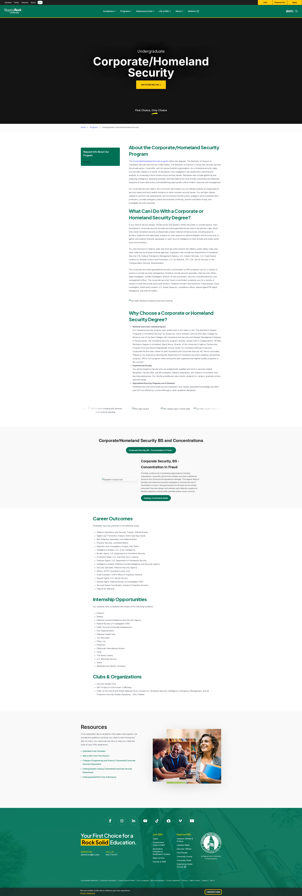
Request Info (280, 2)
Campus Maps (183, 845)
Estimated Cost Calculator (94, 751)
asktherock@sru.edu (90, 854)
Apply (294, 2)
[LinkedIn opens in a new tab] (133, 821)
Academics (108, 11)
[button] (115, 11)
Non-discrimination (158, 880)
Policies (185, 880)
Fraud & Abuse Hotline (126, 880)
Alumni (33, 3)
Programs (125, 11)
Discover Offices (184, 849)
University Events (184, 856)
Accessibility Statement (89, 880)
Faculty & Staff (159, 862)
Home (83, 127)
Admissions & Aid (144, 11)
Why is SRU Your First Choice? (96, 756)
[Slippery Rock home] (12, 11)
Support (205, 880)
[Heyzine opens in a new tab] (192, 821)
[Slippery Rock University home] (211, 842)
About (178, 11)
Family (16, 3)
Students (8, 3)
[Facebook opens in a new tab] (110, 821)
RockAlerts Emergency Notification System (161, 851)
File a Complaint (143, 880)
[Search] (295, 11)
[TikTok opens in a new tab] (157, 821)
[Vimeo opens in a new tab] (180, 821)
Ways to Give (158, 858)
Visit (265, 2)
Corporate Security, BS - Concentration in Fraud (150, 450)
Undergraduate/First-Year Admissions (99, 777)
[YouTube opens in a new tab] (145, 821)
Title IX (212, 880)
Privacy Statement (87, 893)
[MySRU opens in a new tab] (289, 11)
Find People (182, 852)
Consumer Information (108, 880)
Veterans (24, 3)
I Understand (213, 892)
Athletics (194, 12)
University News (184, 860)
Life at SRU (164, 11)
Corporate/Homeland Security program (150, 161)
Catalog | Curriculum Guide (156, 498)
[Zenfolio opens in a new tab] (168, 821)
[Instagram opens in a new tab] (122, 821)
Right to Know (195, 880)
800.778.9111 (111, 854)
